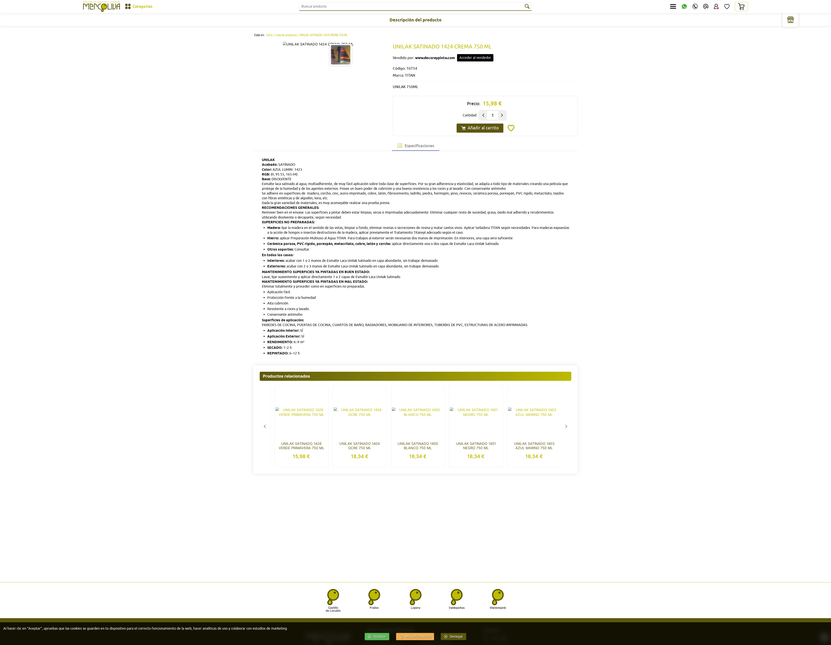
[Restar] (483, 115)
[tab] (415, 145)
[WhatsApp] (684, 6)
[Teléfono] (695, 6)
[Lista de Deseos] (727, 6)
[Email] (705, 6)
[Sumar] (502, 115)
